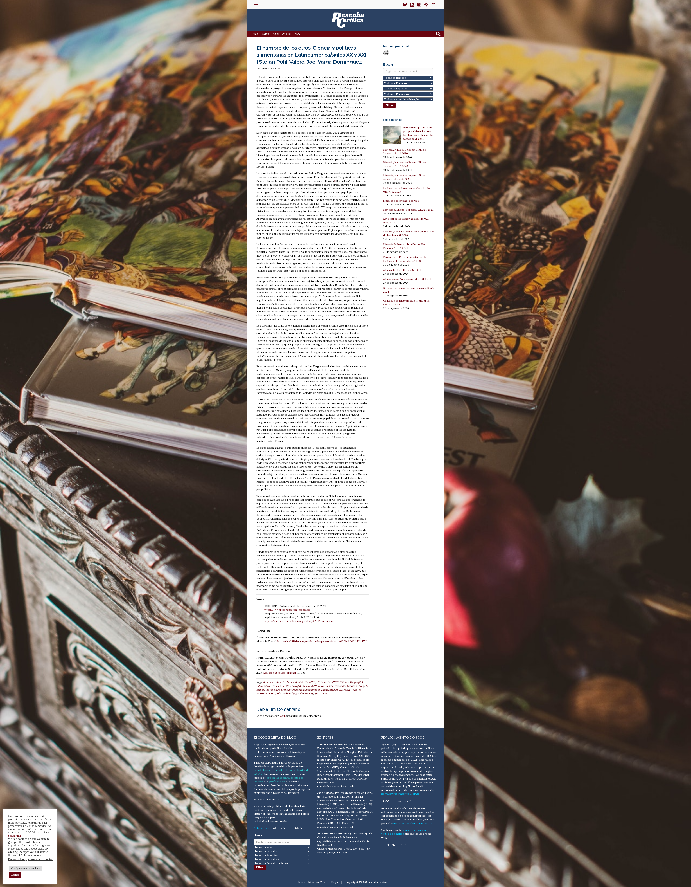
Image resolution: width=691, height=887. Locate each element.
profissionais (277, 781)
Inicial (255, 33)
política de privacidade (287, 828)
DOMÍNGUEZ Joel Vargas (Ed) (345, 682)
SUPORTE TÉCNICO (266, 799)
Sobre (265, 33)
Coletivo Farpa (329, 882)
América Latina (285, 682)
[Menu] (255, 4)
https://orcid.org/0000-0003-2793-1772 (342, 641)
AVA (297, 33)
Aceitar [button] (15, 874)
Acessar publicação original (279, 672)
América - (269, 682)
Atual (276, 33)
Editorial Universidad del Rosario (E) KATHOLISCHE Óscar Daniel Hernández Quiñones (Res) (310, 686)
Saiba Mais (14, 835)
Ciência (321, 682)
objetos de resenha (278, 777)
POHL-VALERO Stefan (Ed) (271, 693)
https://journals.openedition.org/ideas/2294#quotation (298, 621)
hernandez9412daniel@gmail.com (297, 641)
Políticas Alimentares (301, 693)
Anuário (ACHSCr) (305, 682)
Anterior (286, 33)
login (282, 715)
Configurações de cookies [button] (25, 868)
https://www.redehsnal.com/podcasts (287, 609)
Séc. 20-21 (321, 693)
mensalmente (262, 785)
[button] (404, 4)
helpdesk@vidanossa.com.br (270, 821)
